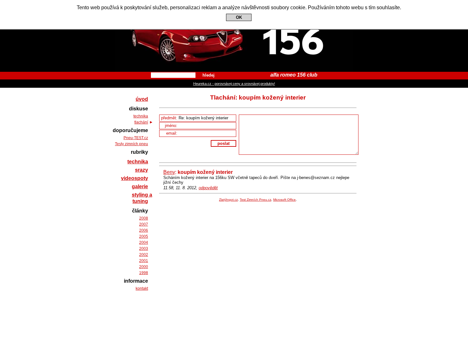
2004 (143, 242)
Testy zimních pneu (131, 144)
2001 (143, 260)
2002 (143, 254)
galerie (140, 186)
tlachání (141, 122)
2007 (143, 224)
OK (239, 17)
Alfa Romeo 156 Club (234, 5)
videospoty (134, 178)
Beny (169, 172)
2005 (143, 236)
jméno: (172, 125)
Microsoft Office (284, 199)
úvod (142, 99)
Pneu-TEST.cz (136, 138)
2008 (143, 218)
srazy (141, 170)
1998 (143, 273)
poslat (223, 143)
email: (172, 133)
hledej (208, 75)
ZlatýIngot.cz (228, 199)
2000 (143, 267)
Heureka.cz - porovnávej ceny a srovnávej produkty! (234, 84)
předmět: (170, 118)
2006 (143, 230)
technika (140, 116)
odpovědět (208, 187)
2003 (143, 248)
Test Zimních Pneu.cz (255, 199)
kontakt (142, 288)
